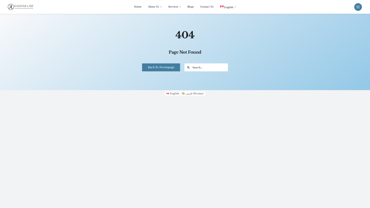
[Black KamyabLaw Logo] (21, 4)
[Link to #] (358, 7)
